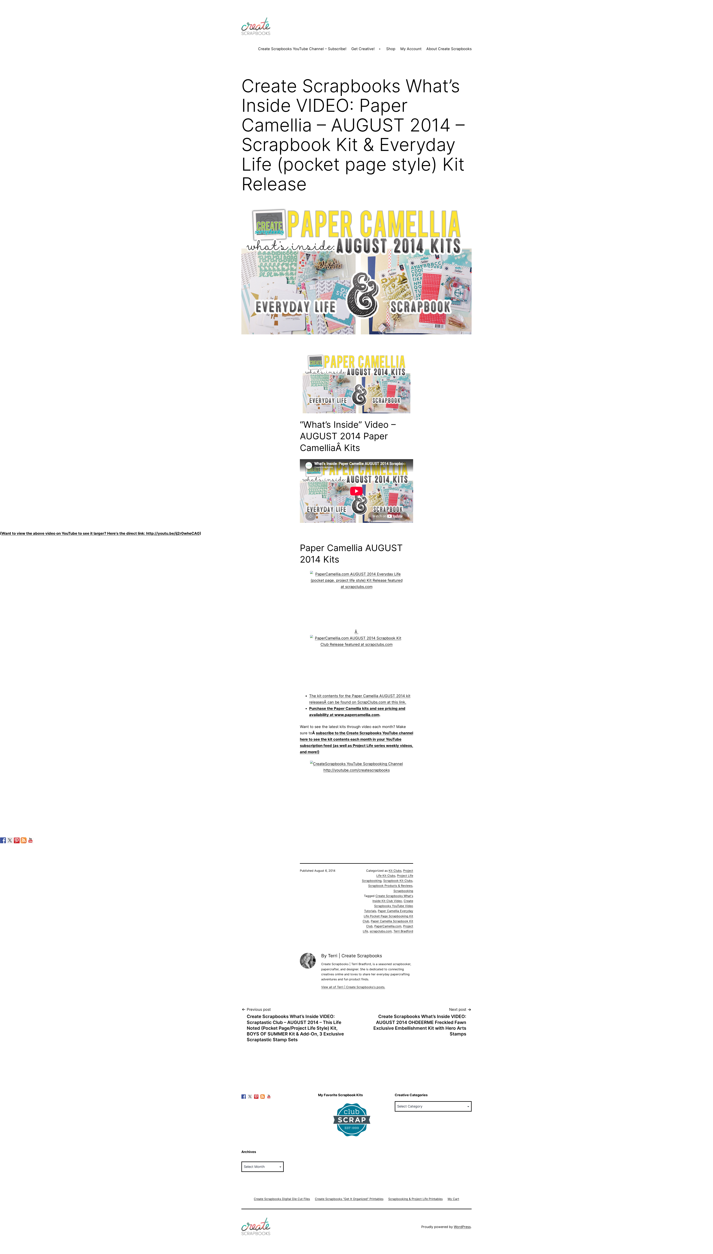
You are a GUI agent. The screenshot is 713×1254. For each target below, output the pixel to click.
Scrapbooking (403, 891)
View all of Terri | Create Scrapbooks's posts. (353, 987)
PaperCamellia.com (387, 926)
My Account (410, 49)
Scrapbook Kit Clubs (397, 880)
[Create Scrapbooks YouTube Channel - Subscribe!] (30, 840)
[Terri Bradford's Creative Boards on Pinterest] (17, 840)
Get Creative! (363, 49)
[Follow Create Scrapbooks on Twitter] (10, 840)
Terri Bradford (403, 931)
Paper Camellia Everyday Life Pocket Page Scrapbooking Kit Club (388, 916)
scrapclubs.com (381, 931)
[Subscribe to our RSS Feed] (24, 840)
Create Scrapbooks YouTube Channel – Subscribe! (302, 49)
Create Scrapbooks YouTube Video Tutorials (388, 906)
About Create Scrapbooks (449, 49)
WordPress (462, 1227)
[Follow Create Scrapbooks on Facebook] (3, 840)
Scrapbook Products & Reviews (390, 885)
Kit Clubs (395, 870)
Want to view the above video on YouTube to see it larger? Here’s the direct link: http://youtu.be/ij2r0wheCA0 (100, 533)
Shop (390, 49)
